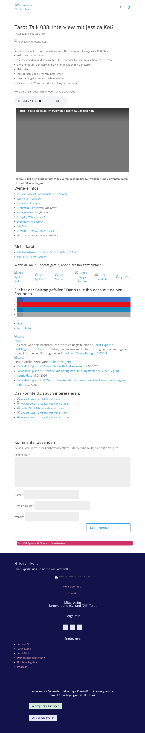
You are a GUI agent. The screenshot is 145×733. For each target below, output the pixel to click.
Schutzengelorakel (28, 207)
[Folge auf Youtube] (72, 627)
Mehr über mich (72, 586)
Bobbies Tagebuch (28, 662)
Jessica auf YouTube (29, 198)
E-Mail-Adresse (24, 506)
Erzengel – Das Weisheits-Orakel (36, 231)
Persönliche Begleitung (31, 657)
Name (19, 495)
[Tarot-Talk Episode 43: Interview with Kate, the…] (73, 408)
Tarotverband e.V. (62, 605)
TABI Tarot (89, 605)
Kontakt (72, 593)
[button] (20, 300)
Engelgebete (24, 212)
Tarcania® (23, 644)
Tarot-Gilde (23, 653)
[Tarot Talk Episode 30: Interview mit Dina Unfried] (73, 399)
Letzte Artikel (24, 328)
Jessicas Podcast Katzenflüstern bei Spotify (42, 194)
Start (92, 695)
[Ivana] (19, 336)
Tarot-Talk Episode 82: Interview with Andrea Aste (49, 366)
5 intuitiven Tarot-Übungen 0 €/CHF (83, 353)
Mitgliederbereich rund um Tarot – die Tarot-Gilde (46, 252)
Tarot (43, 33)
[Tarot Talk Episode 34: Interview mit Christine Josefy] (73, 413)
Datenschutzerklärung (61, 691)
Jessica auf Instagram (29, 203)
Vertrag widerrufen (43, 717)
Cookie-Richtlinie (87, 691)
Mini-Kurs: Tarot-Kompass (32, 257)
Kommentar (22, 454)
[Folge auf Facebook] (79, 627)
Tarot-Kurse (24, 648)
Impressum (38, 691)
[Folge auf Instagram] (65, 627)
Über (20, 323)
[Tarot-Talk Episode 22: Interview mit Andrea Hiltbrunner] (73, 403)
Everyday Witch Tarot (29, 221)
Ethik (83, 695)
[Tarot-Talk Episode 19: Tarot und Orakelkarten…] (73, 417)
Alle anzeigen (60, 362)
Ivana (18, 340)
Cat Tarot (22, 226)
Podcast (34, 33)
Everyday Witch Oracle (30, 217)
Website (19, 517)
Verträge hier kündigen (45, 706)
